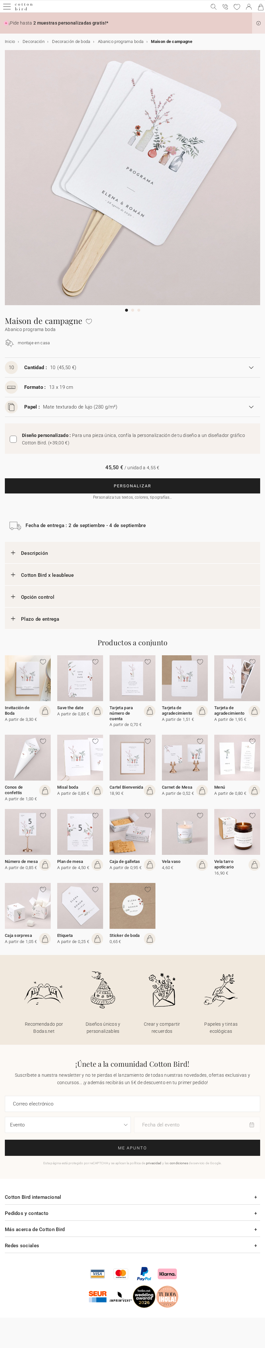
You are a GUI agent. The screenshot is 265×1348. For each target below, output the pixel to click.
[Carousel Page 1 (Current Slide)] (126, 310)
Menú (219, 787)
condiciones (179, 1163)
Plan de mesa (70, 861)
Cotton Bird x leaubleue (47, 575)
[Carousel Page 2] (132, 310)
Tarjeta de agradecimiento (177, 710)
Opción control (37, 597)
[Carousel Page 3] (138, 310)
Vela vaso (171, 861)
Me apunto (132, 1148)
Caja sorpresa (18, 935)
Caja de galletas (125, 861)
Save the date (70, 707)
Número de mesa (21, 861)
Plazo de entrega (40, 619)
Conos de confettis (14, 790)
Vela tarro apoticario (224, 864)
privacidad (154, 1163)
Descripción (34, 553)
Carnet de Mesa (177, 787)
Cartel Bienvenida (126, 787)
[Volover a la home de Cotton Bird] (24, 9)
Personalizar (132, 485)
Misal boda (67, 787)
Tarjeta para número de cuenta (121, 713)
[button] (258, 23)
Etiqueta (65, 935)
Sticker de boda (125, 935)
